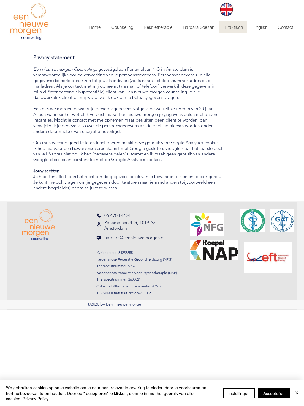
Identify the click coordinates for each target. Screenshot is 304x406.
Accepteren (274, 393)
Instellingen (239, 393)
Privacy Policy (35, 399)
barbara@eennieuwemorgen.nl (134, 237)
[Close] (296, 393)
